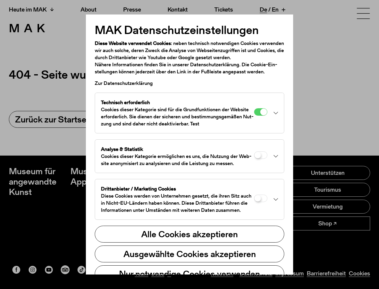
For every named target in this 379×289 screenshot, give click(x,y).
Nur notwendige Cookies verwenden (189, 273)
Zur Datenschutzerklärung (124, 83)
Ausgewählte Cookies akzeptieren (189, 254)
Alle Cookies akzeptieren (189, 234)
